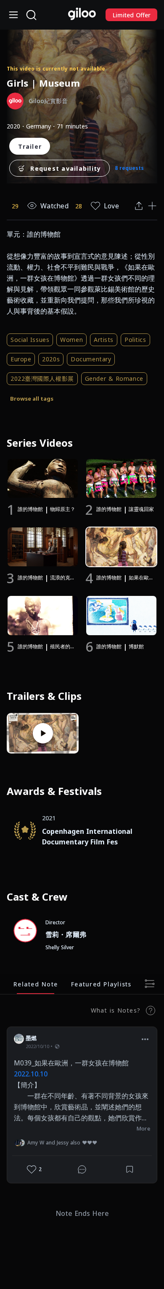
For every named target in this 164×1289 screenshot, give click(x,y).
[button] (145, 1039)
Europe (21, 359)
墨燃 (31, 1038)
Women (71, 340)
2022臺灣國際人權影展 (42, 378)
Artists (104, 340)
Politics (135, 340)
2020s (51, 359)
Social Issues (30, 340)
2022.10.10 (31, 1074)
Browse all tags (31, 398)
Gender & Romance (114, 378)
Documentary (91, 359)
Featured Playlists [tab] (101, 984)
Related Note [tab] (35, 984)
